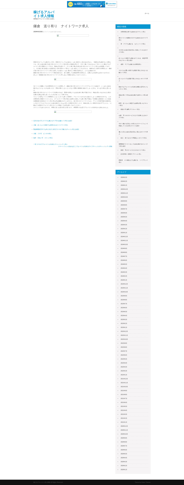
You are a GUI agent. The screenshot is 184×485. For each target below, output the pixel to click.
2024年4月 (124, 268)
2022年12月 (124, 331)
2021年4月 (124, 410)
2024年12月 (124, 236)
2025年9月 (124, 201)
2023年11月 (124, 288)
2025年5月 (124, 217)
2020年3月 (124, 461)
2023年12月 (124, 284)
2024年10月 (124, 244)
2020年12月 (124, 426)
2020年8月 (124, 442)
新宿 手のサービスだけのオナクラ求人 (133, 150)
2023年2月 (124, 323)
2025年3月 (124, 225)
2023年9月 (124, 296)
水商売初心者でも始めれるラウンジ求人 (133, 32)
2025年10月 (124, 197)
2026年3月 (124, 177)
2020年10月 (124, 434)
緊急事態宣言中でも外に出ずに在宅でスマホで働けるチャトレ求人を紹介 (56, 129)
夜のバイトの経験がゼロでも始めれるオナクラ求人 (133, 39)
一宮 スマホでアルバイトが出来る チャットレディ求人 (50, 144)
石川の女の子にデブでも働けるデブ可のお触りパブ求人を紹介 (52, 121)
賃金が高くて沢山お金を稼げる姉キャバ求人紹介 (133, 96)
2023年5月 (124, 311)
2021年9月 (124, 390)
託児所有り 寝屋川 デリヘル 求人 (131, 154)
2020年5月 (124, 454)
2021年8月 (124, 394)
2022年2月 (124, 371)
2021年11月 (124, 382)
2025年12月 (124, 189)
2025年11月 (124, 193)
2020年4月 (124, 458)
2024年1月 (124, 280)
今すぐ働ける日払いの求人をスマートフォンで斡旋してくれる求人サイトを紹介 (133, 125)
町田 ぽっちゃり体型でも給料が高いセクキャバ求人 (133, 104)
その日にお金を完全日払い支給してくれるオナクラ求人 (133, 51)
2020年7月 (124, 446)
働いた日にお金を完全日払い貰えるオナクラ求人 (133, 133)
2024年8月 (124, 252)
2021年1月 (124, 422)
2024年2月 (124, 276)
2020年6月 (124, 450)
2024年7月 (124, 256)
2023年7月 (124, 304)
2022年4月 (124, 363)
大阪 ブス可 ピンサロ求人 (42, 133)
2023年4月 (124, 315)
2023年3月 (124, 319)
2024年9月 (124, 248)
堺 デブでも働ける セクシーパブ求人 (133, 44)
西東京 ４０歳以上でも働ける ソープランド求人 (133, 161)
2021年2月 (124, 418)
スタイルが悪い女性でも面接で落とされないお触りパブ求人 (133, 71)
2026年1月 (124, 185)
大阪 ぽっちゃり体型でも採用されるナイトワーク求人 (50, 125)
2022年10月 (124, 339)
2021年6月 (124, 402)
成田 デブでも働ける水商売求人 (131, 64)
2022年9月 (124, 343)
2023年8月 (124, 300)
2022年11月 (124, 335)
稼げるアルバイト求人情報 (43, 14)
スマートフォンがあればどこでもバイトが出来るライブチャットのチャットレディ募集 (85, 146)
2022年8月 (124, 347)
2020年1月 (124, 469)
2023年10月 (124, 292)
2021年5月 (124, 406)
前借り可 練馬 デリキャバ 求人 (130, 109)
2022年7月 (124, 351)
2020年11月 (124, 430)
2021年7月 (124, 398)
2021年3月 (124, 414)
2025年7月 (124, 209)
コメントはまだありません (53, 31)
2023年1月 (124, 327)
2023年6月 (124, 307)
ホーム (147, 13)
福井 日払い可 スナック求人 (43, 138)
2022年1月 (124, 375)
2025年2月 (124, 228)
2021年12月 (124, 379)
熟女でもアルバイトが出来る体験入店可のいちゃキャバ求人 (133, 88)
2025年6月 (124, 213)
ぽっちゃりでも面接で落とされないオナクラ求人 (133, 80)
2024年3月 (124, 272)
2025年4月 (124, 221)
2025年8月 (124, 205)
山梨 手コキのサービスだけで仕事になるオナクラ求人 (133, 116)
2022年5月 (124, 359)
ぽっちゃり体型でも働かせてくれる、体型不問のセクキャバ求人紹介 (133, 59)
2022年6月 (124, 355)
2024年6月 (124, 260)
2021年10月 (124, 386)
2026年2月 (124, 181)
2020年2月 (124, 465)
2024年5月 (124, 264)
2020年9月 (124, 438)
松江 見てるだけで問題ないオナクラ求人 (134, 138)
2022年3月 (124, 367)
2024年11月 (124, 240)
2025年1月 (124, 232)
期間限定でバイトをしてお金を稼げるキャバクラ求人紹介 (133, 145)
